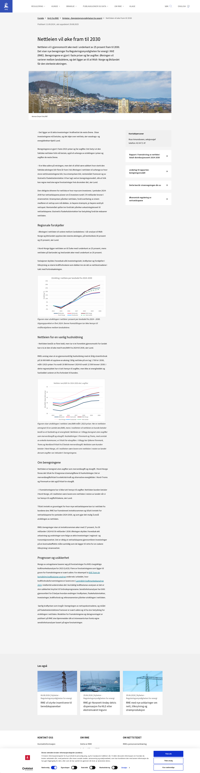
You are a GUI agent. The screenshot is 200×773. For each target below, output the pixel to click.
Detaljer (124, 768)
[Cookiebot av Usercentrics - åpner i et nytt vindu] (28, 769)
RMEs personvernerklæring (135, 744)
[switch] (74, 767)
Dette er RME (86, 744)
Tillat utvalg (168, 761)
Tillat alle (168, 754)
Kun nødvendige (168, 767)
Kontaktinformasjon (46, 744)
